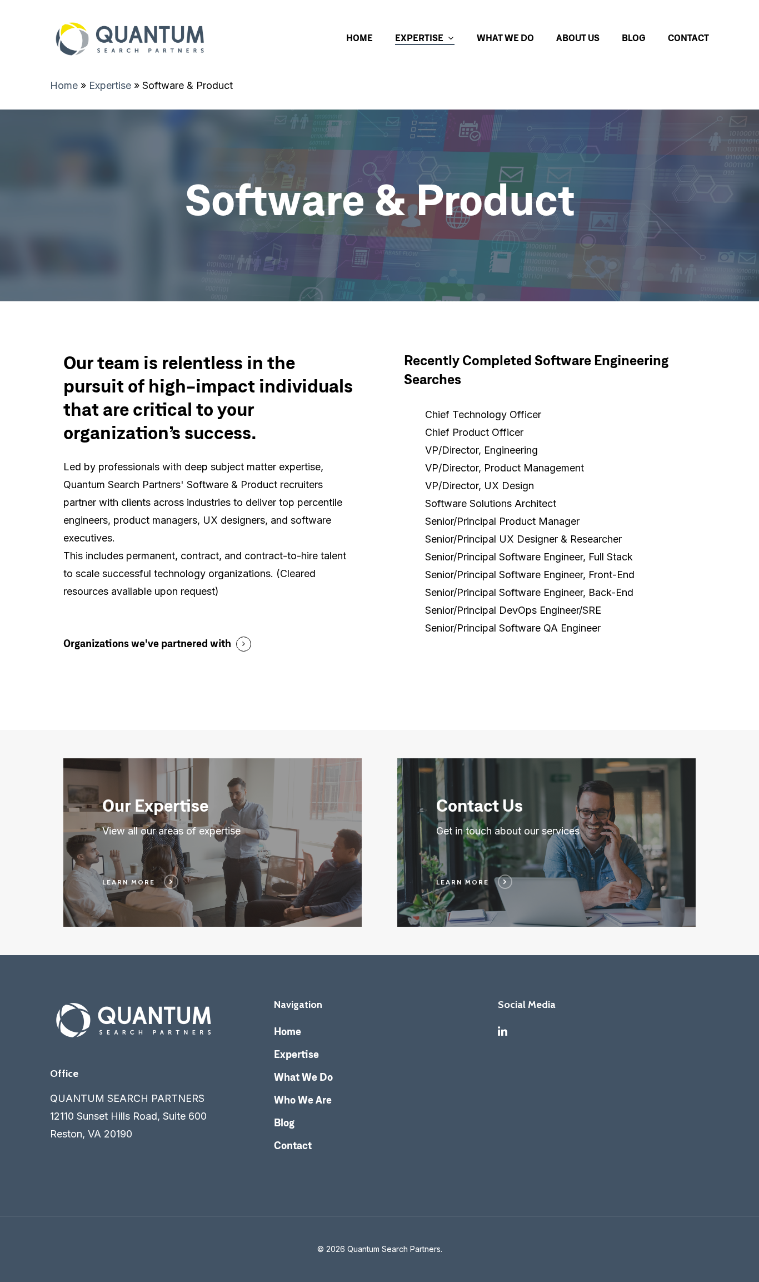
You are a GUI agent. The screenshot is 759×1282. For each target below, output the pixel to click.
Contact (688, 38)
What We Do (505, 38)
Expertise (419, 38)
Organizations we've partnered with (147, 644)
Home (359, 38)
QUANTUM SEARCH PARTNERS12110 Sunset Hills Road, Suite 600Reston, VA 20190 (128, 1116)
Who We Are (303, 1101)
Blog (634, 38)
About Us (578, 38)
